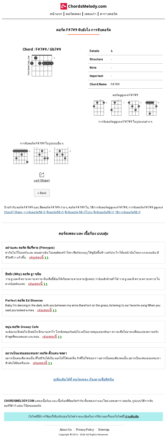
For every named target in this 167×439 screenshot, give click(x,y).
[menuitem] (58, 14)
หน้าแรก (56, 14)
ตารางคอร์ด (108, 14)
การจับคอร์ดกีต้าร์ (34, 212)
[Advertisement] (41, 108)
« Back (41, 193)
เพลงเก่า (90, 14)
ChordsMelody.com (87, 6)
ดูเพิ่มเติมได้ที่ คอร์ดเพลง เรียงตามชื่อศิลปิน (83, 379)
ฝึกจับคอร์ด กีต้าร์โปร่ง (78, 212)
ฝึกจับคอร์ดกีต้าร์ (103, 212)
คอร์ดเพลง (73, 14)
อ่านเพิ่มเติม (132, 416)
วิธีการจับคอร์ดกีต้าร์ (128, 212)
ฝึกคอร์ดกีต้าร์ (55, 212)
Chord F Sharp (13, 212)
